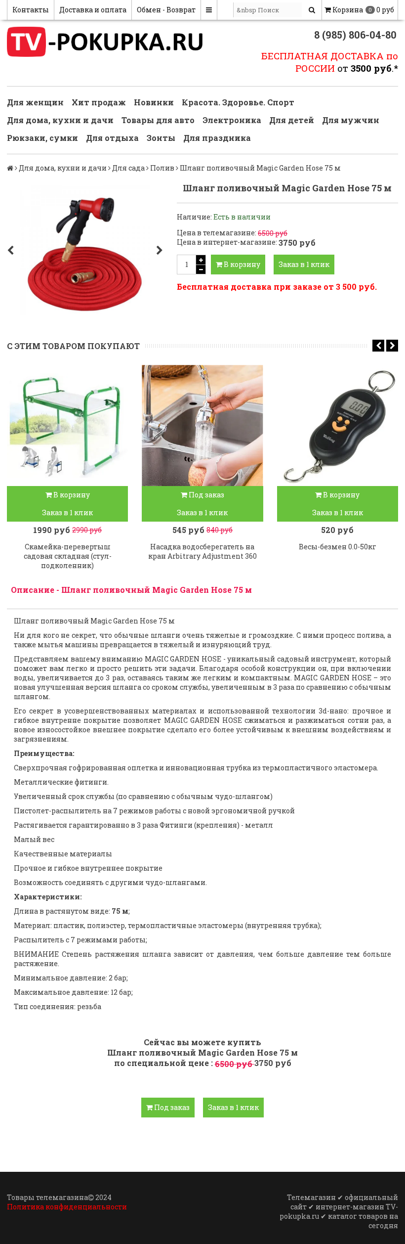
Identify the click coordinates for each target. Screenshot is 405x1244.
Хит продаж (99, 102)
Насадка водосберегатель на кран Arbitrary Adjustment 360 (202, 551)
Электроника (231, 120)
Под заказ (205, 494)
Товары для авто (158, 120)
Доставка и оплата (92, 9)
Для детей (291, 120)
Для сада (128, 168)
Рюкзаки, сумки (42, 138)
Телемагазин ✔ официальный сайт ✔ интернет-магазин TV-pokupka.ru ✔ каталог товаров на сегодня (339, 1211)
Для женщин (35, 102)
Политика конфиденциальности (67, 1206)
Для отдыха (112, 138)
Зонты (161, 138)
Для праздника (217, 138)
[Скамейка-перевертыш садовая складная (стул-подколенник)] (67, 425)
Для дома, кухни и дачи (60, 120)
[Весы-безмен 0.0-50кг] (337, 425)
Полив (162, 168)
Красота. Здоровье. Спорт (238, 102)
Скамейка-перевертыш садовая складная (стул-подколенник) (68, 556)
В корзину (241, 264)
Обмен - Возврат (166, 9)
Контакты (30, 9)
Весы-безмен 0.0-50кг (337, 546)
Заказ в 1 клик (304, 264)
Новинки (154, 102)
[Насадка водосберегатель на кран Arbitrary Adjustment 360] (202, 425)
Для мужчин (350, 120)
